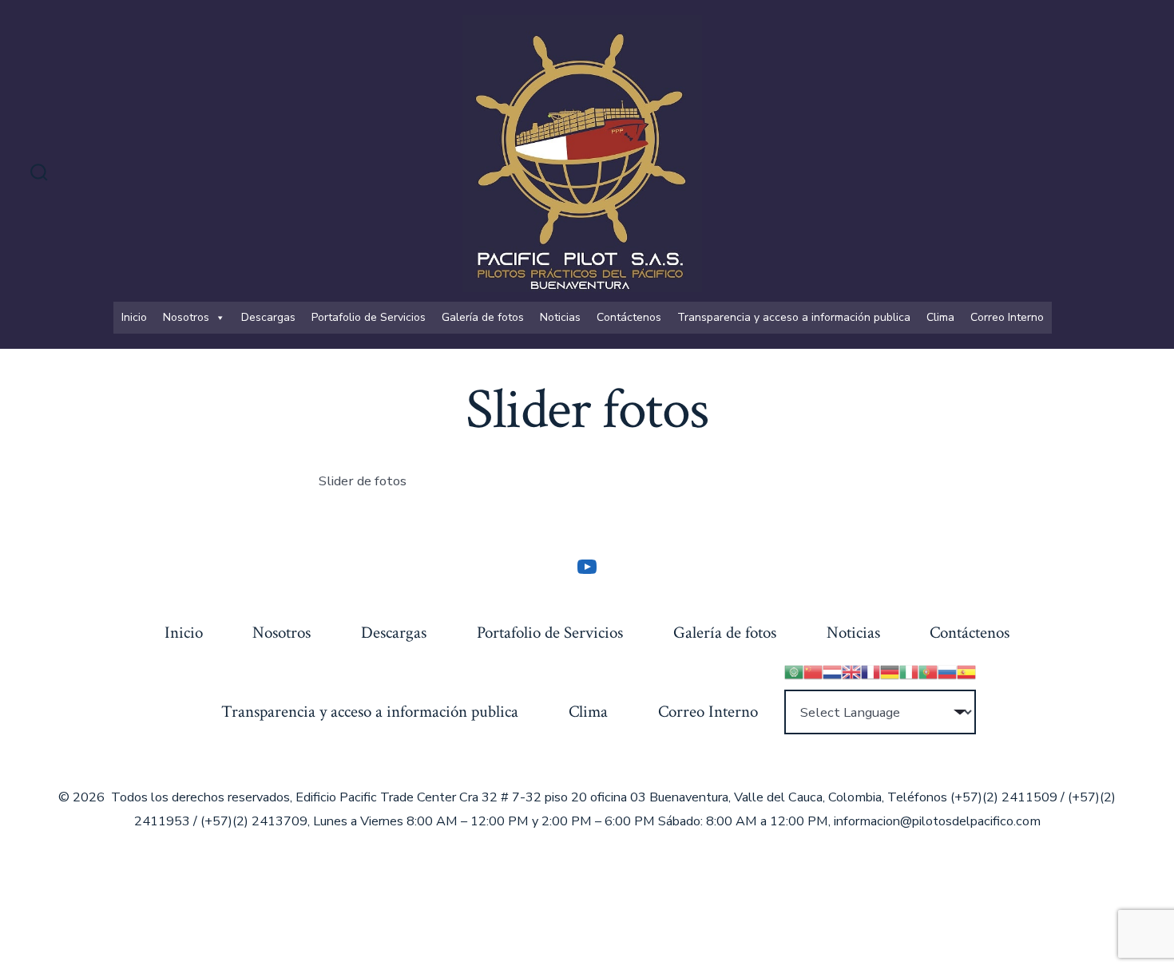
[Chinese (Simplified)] (813, 670)
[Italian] (908, 670)
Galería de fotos (483, 317)
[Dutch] (832, 670)
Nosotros (186, 317)
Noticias (560, 317)
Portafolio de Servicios (368, 317)
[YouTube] (587, 566)
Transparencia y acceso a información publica (793, 317)
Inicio (134, 317)
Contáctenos (629, 317)
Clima (940, 317)
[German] (889, 670)
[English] (851, 670)
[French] (870, 670)
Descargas (268, 317)
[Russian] (947, 670)
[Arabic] (793, 670)
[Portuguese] (928, 670)
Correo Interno (1007, 317)
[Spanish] (966, 670)
